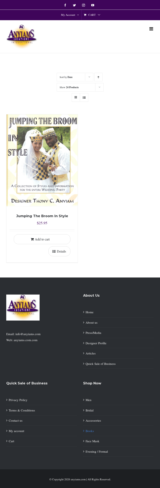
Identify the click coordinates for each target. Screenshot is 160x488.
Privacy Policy (18, 400)
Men (88, 400)
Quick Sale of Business (101, 364)
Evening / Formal (97, 451)
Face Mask (92, 441)
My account (16, 431)
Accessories (93, 420)
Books (90, 431)
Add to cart (42, 239)
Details (61, 251)
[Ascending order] (98, 77)
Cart (11, 441)
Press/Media (93, 333)
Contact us (15, 420)
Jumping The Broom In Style (42, 216)
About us (92, 322)
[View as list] (84, 97)
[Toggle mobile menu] (151, 29)
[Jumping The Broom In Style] (42, 160)
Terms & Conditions (22, 410)
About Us (91, 295)
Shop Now (92, 383)
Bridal (90, 410)
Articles (91, 353)
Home (90, 312)
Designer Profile (96, 343)
